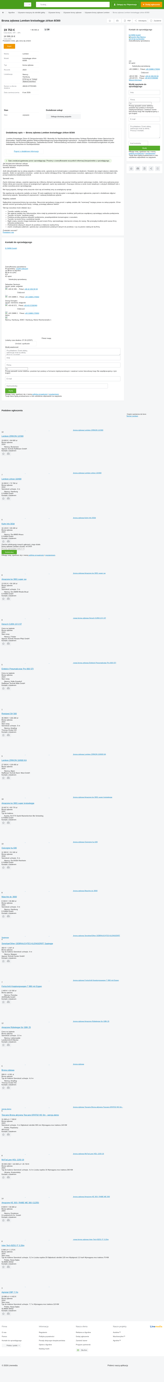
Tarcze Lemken (132, 416)
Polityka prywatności (46, 1336)
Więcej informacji (135, 80)
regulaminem (54, 394)
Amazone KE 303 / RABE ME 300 (20, 1203)
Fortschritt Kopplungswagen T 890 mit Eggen (22, 986)
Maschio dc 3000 (9, 897)
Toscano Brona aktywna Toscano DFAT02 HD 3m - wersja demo (30, 1115)
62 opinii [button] (8, 276)
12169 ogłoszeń (22, 269)
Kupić (9, 46)
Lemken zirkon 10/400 (11, 479)
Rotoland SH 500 (9, 714)
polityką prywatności (40, 394)
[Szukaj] (38, 4)
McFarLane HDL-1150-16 (13, 1160)
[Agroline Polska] (11, 4)
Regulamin (43, 1332)
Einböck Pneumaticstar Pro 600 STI (18, 669)
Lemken (26, 54)
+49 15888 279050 (32, 297)
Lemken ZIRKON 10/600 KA (14, 760)
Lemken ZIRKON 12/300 (12, 436)
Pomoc (4, 1336)
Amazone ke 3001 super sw (14, 579)
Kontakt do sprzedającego (12, 1340)
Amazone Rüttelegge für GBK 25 (16, 1027)
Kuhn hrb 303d (8, 524)
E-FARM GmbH (11, 248)
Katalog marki (44, 1349)
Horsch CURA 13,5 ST (12, 624)
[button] (110, 21)
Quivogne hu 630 (9, 848)
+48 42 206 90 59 (31, 289)
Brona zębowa (8, 1070)
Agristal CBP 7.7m (10, 1292)
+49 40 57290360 (30, 305)
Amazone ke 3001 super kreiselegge (18, 803)
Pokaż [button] (21, 289)
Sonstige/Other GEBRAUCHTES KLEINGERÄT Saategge (27, 943)
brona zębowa (28, 65)
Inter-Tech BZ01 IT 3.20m (13, 1245)
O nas (4, 1332)
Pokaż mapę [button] (46, 338)
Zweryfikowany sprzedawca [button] (16, 267)
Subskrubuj (9, 552)
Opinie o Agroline (45, 1345)
